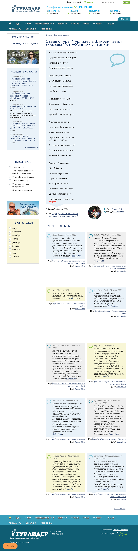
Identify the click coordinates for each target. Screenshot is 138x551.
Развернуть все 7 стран (24, 43)
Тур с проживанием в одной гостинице (22, 172)
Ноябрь (16, 238)
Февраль (16, 249)
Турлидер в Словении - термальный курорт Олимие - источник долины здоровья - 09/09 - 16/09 (23, 82)
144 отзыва (118, 211)
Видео (110, 23)
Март (15, 253)
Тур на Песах (19, 167)
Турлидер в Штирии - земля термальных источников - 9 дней (68, 262)
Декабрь (16, 242)
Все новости (30, 147)
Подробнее (76, 255)
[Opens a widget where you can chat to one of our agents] (10, 546)
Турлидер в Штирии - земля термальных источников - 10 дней (62, 214)
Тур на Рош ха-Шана (23, 177)
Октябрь (16, 235)
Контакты (98, 23)
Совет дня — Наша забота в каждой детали (23, 107)
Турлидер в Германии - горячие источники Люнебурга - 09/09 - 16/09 (22, 95)
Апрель (15, 256)
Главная (49, 35)
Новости (62, 23)
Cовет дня (31, 28)
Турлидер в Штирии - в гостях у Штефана (68, 439)
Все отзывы (119, 508)
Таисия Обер (118, 209)
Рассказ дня (46, 28)
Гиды (28, 23)
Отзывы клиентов (44, 23)
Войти (126, 19)
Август (15, 228)
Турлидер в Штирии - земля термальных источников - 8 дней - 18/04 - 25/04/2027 (22, 125)
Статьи (75, 23)
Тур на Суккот (20, 180)
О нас (86, 23)
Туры (18, 23)
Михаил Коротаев (120, 529)
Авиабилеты (15, 28)
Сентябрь (16, 231)
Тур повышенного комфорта (20, 185)
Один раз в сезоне (22, 190)
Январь (15, 246)
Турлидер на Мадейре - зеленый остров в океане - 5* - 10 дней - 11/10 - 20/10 (22, 138)
